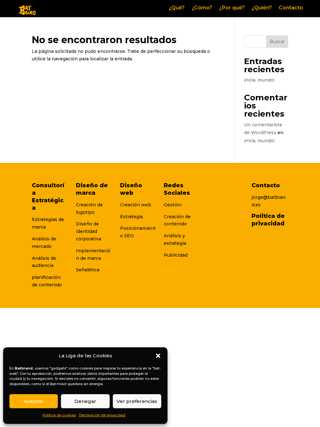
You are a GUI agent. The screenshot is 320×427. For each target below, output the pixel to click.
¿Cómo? (202, 8)
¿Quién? (262, 8)
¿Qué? (177, 8)
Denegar (85, 401)
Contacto (291, 8)
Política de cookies (59, 415)
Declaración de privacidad (102, 415)
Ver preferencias (137, 401)
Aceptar (33, 401)
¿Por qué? (232, 8)
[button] (158, 356)
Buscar (277, 41)
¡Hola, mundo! (259, 80)
